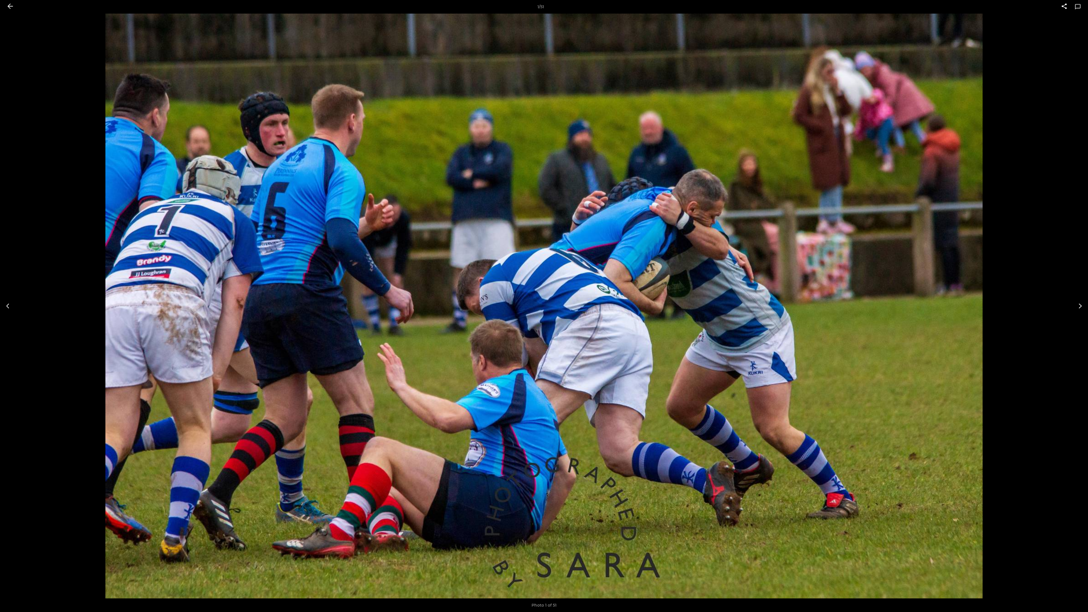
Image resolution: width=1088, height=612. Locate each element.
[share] (1064, 7)
